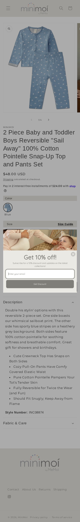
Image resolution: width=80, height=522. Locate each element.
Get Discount (40, 284)
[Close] (73, 254)
